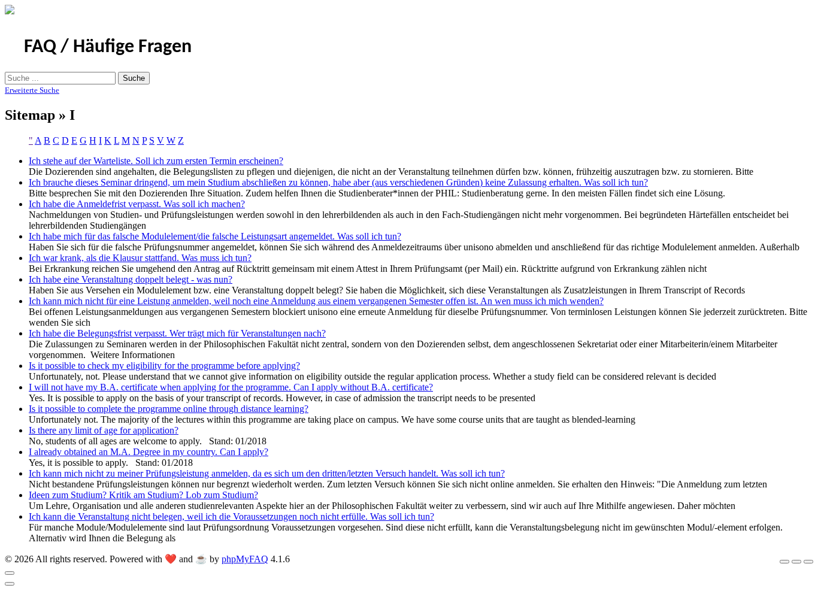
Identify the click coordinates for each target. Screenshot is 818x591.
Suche (134, 78)
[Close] (9, 573)
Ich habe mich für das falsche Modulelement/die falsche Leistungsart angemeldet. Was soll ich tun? (215, 236)
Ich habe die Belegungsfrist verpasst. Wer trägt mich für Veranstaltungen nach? (177, 333)
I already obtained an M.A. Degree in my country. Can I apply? (148, 452)
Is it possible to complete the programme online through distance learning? (168, 409)
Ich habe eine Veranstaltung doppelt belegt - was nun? (130, 279)
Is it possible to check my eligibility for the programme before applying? (164, 365)
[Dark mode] (796, 561)
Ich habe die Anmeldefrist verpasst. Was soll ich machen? (137, 204)
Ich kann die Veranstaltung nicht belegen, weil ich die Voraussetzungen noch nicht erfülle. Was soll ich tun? (231, 516)
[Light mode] (784, 561)
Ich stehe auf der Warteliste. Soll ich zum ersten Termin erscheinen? (156, 161)
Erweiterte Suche (32, 90)
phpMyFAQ (245, 559)
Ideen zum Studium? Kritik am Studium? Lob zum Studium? (143, 495)
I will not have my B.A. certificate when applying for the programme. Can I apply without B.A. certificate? (231, 387)
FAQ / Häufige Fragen (108, 47)
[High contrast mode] (808, 561)
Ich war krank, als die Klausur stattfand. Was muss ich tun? (140, 258)
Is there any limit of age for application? (103, 430)
